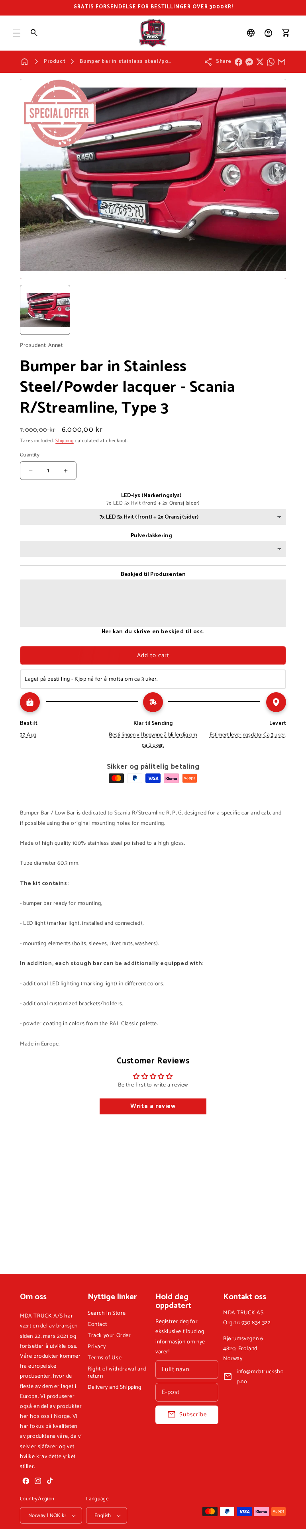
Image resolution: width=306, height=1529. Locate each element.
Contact (97, 1324)
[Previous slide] (28, 310)
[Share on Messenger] (249, 62)
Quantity (29, 455)
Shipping (64, 440)
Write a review (152, 1106)
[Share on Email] (281, 62)
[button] (17, 33)
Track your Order (109, 1335)
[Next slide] (277, 310)
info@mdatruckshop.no (260, 1376)
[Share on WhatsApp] (270, 62)
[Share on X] (260, 62)
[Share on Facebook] (238, 62)
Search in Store (107, 1313)
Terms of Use (105, 1358)
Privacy (97, 1346)
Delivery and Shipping (114, 1387)
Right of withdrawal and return (117, 1373)
